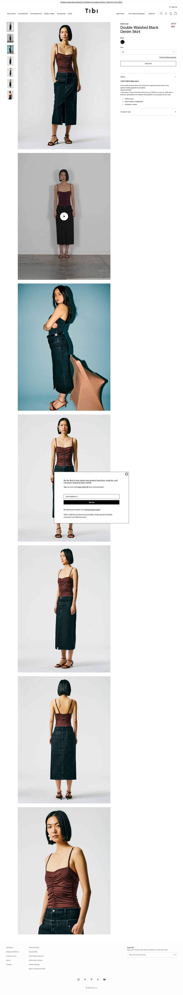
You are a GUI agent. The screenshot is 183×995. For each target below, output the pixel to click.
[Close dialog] (126, 474)
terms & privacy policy (92, 510)
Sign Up (91, 502)
